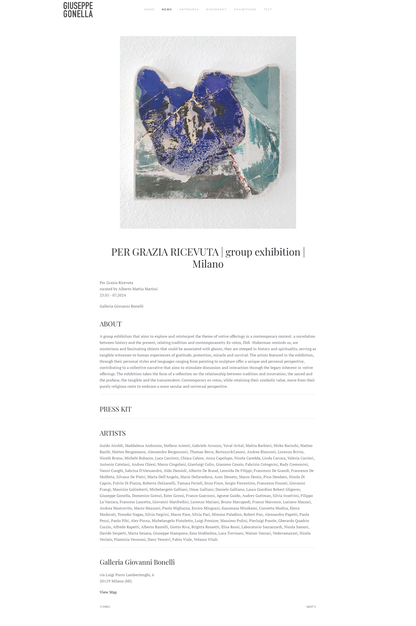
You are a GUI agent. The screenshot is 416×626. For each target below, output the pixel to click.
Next (309, 606)
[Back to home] (79, 9)
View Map (108, 592)
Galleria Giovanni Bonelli (138, 561)
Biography (216, 9)
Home (149, 9)
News (167, 9)
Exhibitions (245, 9)
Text (268, 9)
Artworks (189, 9)
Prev (106, 606)
